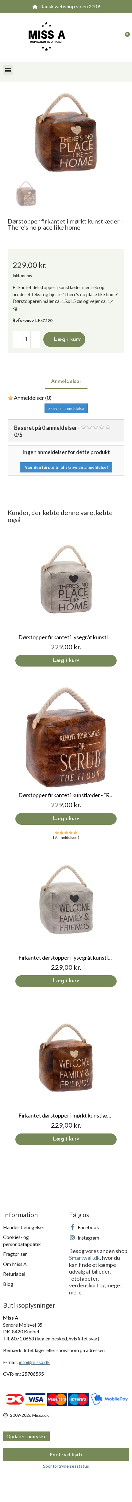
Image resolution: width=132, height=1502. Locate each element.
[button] (112, 37)
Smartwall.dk (84, 1257)
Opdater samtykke (26, 1436)
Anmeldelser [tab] (66, 381)
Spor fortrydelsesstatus (66, 1466)
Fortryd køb (66, 1454)
